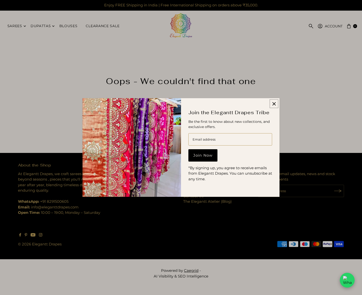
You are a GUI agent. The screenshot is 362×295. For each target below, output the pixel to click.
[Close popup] (274, 103)
